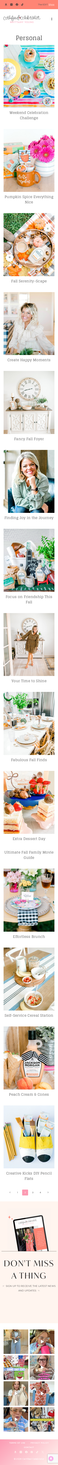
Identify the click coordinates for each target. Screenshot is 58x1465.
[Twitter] (42, 1452)
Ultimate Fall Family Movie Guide (29, 855)
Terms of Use (17, 1443)
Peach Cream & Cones (29, 1094)
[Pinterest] (31, 1452)
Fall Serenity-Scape (29, 281)
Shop (51, 4)
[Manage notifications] (51, 1458)
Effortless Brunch (29, 936)
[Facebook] (17, 4)
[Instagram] (11, 4)
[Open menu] (51, 19)
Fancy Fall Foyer (29, 439)
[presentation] (29, 76)
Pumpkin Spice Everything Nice (29, 199)
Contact (29, 1447)
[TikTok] (22, 4)
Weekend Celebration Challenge (29, 115)
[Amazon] (6, 4)
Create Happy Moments (29, 360)
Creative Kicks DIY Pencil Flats (29, 1176)
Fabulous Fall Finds (29, 760)
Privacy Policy (40, 1443)
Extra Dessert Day (29, 839)
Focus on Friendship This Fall (29, 599)
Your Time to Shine (29, 681)
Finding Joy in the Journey (29, 518)
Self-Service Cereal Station (29, 1015)
